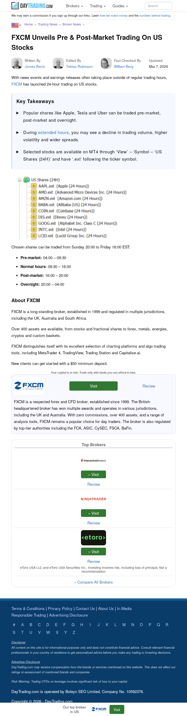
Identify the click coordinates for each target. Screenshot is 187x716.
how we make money (114, 15)
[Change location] (16, 25)
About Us (106, 608)
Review (149, 386)
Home (28, 24)
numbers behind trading (154, 15)
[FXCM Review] (100, 709)
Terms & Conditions (28, 608)
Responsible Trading (28, 615)
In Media (124, 608)
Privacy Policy (60, 608)
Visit (93, 386)
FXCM (16, 84)
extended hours (53, 132)
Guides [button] (119, 5)
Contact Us (85, 608)
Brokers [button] (73, 5)
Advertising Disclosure (68, 615)
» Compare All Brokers (93, 582)
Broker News (71, 24)
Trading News (47, 24)
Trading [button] (96, 5)
